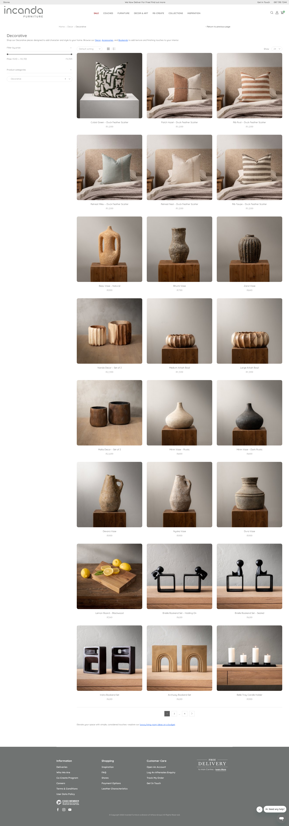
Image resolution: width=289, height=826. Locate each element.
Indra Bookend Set (109, 694)
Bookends (123, 40)
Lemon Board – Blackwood (109, 613)
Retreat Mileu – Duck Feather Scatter (110, 204)
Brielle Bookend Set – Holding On (179, 613)
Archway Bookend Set (179, 694)
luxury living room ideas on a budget (157, 724)
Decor (70, 26)
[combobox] (39, 79)
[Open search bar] (271, 12)
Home (62, 26)
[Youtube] (69, 809)
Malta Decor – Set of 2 (109, 449)
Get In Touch (263, 2)
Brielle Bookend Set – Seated (249, 613)
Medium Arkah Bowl (179, 367)
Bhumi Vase (179, 285)
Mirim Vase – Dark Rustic (250, 449)
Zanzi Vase (249, 285)
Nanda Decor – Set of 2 (110, 367)
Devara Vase (109, 531)
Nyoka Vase (179, 531)
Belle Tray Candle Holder (249, 694)
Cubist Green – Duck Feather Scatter (109, 122)
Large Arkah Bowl (249, 367)
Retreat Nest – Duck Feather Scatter (179, 204)
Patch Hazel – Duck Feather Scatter (179, 122)
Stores (6, 2)
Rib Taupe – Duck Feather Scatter (249, 204)
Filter (69, 59)
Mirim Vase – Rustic (179, 449)
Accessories (107, 40)
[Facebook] (57, 809)
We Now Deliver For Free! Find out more (145, 2)
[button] (276, 12)
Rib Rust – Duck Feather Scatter (249, 122)
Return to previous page (218, 26)
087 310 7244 (280, 2)
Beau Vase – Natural (109, 285)
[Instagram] (63, 809)
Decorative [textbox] (37, 78)
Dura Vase (249, 531)
